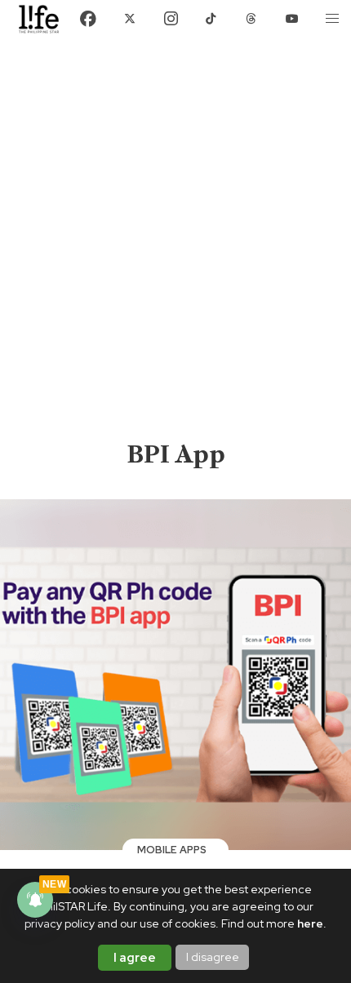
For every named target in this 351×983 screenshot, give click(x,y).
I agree (134, 958)
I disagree (212, 957)
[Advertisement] (175, 255)
